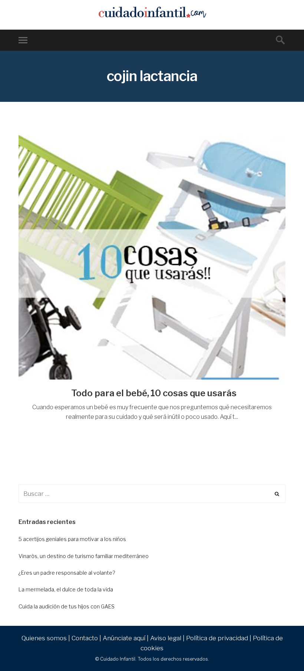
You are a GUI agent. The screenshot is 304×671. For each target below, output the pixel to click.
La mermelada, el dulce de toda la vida (66, 589)
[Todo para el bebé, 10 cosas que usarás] (152, 260)
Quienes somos (44, 638)
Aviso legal (165, 638)
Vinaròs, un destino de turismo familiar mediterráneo (84, 556)
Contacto (85, 638)
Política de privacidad (217, 638)
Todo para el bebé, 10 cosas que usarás (153, 393)
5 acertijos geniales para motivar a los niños (72, 539)
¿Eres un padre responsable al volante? (67, 573)
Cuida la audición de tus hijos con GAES (67, 606)
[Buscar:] (152, 494)
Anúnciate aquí (124, 638)
